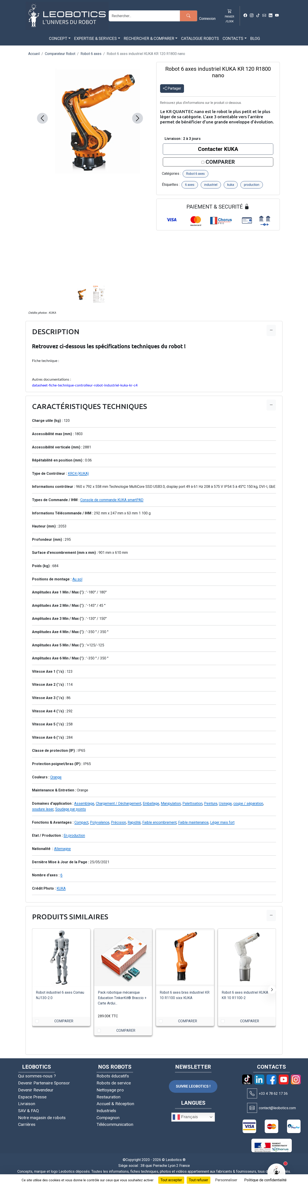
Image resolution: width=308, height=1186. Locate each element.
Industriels (106, 1110)
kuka (230, 184)
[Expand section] (271, 405)
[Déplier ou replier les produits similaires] (271, 915)
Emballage (151, 803)
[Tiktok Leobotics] (258, 16)
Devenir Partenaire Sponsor (44, 1083)
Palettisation (192, 803)
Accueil (34, 54)
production (251, 184)
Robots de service (114, 1083)
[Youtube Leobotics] (277, 16)
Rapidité (134, 822)
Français (189, 1116)
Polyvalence (99, 822)
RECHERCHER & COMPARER (149, 38)
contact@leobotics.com (277, 1108)
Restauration (108, 1097)
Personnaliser (226, 1180)
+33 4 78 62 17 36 (273, 1093)
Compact (81, 822)
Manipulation (171, 803)
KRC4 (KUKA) (78, 473)
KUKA (61, 888)
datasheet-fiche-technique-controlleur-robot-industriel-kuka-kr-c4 (85, 385)
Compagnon (108, 1117)
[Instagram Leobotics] (251, 16)
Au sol (77, 579)
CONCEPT (58, 38)
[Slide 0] (85, 166)
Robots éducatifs (113, 1076)
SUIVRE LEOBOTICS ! (193, 1086)
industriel (210, 184)
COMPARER (220, 162)
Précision (118, 822)
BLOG (255, 38)
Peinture (210, 803)
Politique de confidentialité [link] (265, 1180)
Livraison (26, 1103)
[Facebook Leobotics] (245, 16)
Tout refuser (198, 1180)
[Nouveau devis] (82, 951)
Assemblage (84, 803)
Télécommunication (115, 1124)
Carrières (26, 1124)
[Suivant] (272, 990)
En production (74, 835)
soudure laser (43, 809)
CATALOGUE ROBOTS (200, 38)
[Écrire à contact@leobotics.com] (252, 1108)
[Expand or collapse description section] (271, 330)
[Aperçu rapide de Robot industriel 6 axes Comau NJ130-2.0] (82, 936)
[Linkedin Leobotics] (270, 16)
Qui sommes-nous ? (37, 1076)
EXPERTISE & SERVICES (95, 38)
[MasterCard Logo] (271, 1126)
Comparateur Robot (60, 54)
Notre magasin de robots (42, 1117)
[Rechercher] (189, 15)
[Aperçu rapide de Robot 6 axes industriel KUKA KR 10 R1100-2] (268, 936)
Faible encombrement (159, 822)
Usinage (225, 803)
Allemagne (62, 849)
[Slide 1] (95, 166)
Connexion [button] (207, 18)
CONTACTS (233, 38)
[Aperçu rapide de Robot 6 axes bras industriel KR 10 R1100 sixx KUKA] (206, 936)
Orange (56, 777)
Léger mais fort (222, 822)
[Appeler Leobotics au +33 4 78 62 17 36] (252, 1093)
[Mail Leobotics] (264, 16)
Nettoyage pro (110, 1090)
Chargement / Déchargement (118, 803)
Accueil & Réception (115, 1103)
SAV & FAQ (28, 1110)
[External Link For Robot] (268, 951)
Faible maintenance (193, 822)
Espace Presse (32, 1097)
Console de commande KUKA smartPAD (111, 500)
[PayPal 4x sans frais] (294, 1126)
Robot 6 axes (90, 54)
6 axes (189, 184)
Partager (174, 88)
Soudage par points (70, 809)
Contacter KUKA (218, 149)
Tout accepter (171, 1180)
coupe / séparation (248, 803)
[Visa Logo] (249, 1126)
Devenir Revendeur (35, 1090)
